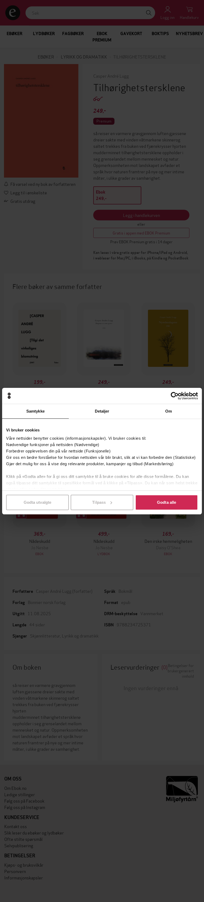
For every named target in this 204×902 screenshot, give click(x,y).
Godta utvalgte (37, 502)
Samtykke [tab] (35, 411)
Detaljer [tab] (102, 411)
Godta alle (166, 502)
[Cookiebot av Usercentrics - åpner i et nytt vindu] (174, 396)
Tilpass (99, 502)
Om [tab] (168, 411)
